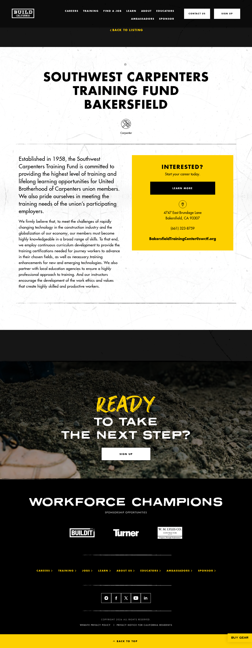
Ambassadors (142, 18)
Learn (131, 11)
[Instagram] (106, 598)
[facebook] (116, 598)
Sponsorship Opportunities (126, 512)
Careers (71, 11)
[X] (126, 598)
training (66, 570)
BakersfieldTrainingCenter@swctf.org (182, 238)
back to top (127, 641)
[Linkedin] (146, 598)
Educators (165, 11)
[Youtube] (136, 598)
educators (149, 570)
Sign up (126, 454)
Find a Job (112, 11)
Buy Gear (239, 637)
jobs (86, 570)
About (146, 11)
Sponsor (166, 18)
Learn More (182, 188)
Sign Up (227, 13)
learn (103, 570)
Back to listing (127, 30)
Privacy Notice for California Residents (144, 625)
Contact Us (197, 13)
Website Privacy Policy (95, 625)
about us (125, 570)
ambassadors (179, 570)
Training (91, 11)
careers (44, 570)
